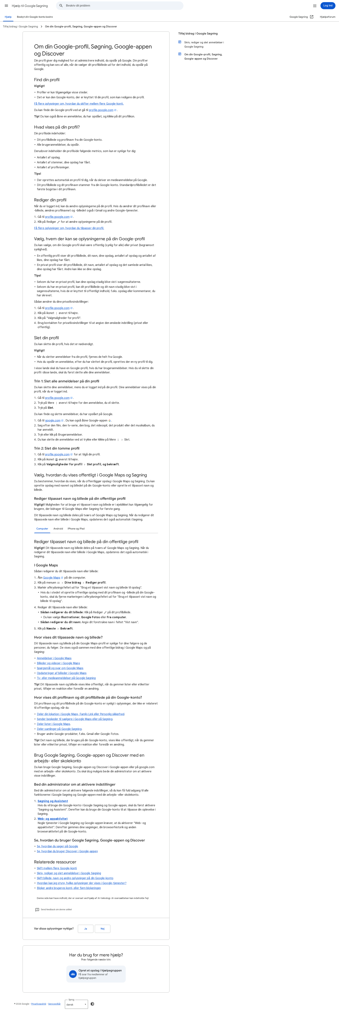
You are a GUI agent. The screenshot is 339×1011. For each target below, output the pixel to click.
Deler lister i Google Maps (53, 724)
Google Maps (51, 577)
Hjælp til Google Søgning (30, 6)
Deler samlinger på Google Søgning (59, 729)
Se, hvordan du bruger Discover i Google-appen (67, 851)
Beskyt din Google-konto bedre (35, 16)
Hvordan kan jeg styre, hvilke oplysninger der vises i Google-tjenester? (81, 883)
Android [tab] (58, 528)
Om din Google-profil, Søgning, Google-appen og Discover (203, 56)
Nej (103, 928)
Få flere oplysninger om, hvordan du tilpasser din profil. (69, 228)
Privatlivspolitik (38, 1004)
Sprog (71, 999)
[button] (6, 5)
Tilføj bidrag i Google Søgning (198, 33)
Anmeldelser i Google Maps (54, 658)
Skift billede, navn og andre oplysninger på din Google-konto (75, 878)
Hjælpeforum (327, 16)
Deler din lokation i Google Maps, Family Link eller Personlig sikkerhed (80, 714)
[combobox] (124, 6)
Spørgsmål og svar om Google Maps (60, 668)
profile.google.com (101, 110)
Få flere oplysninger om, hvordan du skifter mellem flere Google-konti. (79, 104)
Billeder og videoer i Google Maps (58, 663)
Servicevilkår (54, 1004)
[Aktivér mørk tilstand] (92, 1004)
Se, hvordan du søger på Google (57, 846)
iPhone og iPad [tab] (76, 528)
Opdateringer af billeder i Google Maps (62, 673)
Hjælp (8, 16)
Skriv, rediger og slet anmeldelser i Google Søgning (69, 873)
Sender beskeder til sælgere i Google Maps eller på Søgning (74, 719)
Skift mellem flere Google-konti (57, 868)
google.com (53, 420)
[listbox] (76, 1004)
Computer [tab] (42, 528)
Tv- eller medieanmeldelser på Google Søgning (66, 678)
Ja (85, 928)
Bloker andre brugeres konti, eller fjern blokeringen (69, 888)
